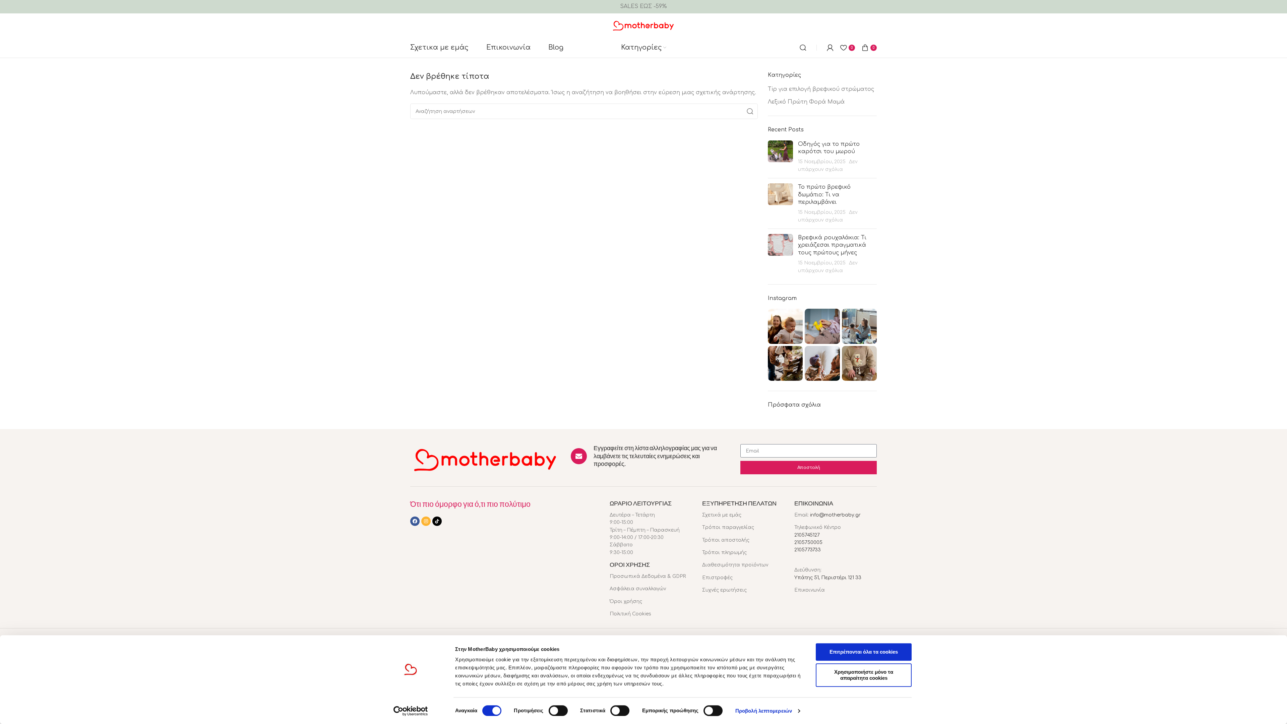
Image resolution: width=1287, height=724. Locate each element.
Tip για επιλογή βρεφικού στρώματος (821, 89)
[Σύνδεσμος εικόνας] (485, 459)
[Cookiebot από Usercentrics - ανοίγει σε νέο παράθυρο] (410, 711)
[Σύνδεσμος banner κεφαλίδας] (643, 6)
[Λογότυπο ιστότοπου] (643, 25)
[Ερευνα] (803, 47)
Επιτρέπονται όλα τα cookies (864, 652)
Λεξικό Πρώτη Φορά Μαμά (806, 102)
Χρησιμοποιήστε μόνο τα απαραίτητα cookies (863, 675)
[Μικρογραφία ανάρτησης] (780, 156)
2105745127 (807, 535)
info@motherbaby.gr (835, 515)
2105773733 (807, 549)
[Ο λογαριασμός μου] (830, 47)
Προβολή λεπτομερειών (763, 711)
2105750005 (808, 542)
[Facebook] (415, 521)
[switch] (558, 710)
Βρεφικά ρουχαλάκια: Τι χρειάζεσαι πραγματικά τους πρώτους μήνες (832, 245)
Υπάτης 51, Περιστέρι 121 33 (827, 577)
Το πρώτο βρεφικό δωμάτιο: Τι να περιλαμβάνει (824, 194)
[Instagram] (426, 521)
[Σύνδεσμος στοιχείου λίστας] (651, 576)
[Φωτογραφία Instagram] (785, 326)
